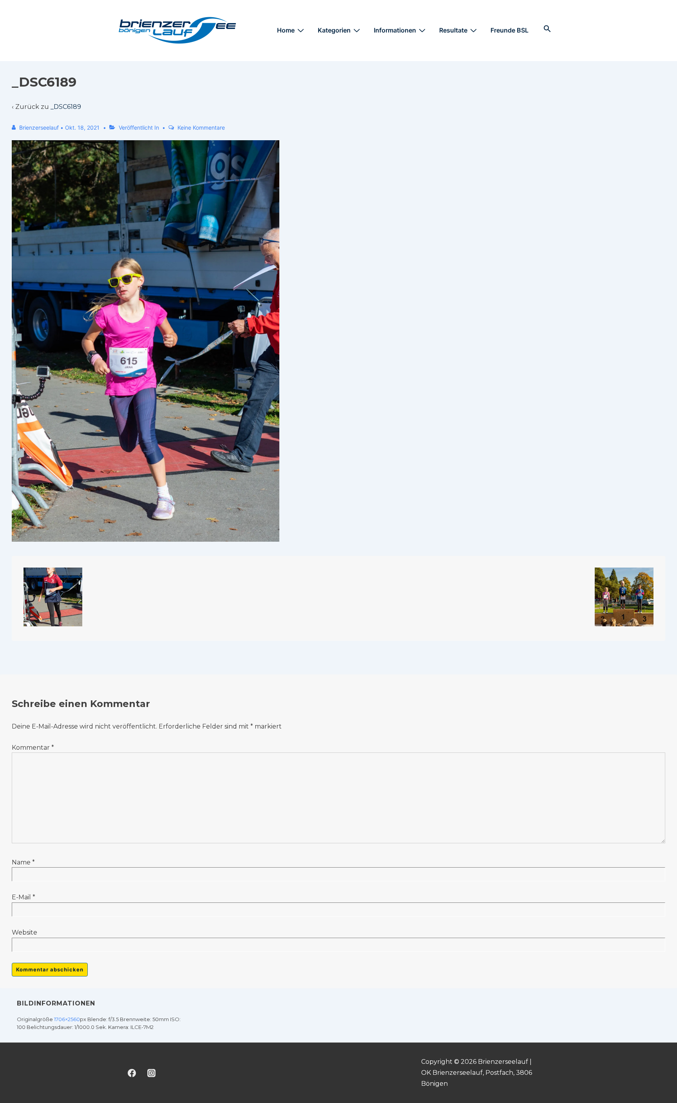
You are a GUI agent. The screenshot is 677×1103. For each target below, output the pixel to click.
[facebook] (132, 1073)
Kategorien (334, 30)
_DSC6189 (66, 106)
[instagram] (151, 1073)
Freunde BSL (510, 30)
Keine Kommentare (201, 127)
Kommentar (33, 747)
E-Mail (21, 897)
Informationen (395, 30)
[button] (547, 30)
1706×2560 (67, 1019)
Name (21, 862)
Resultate (453, 30)
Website (24, 932)
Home (286, 30)
